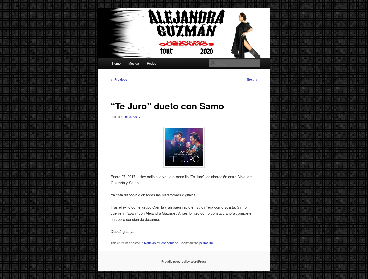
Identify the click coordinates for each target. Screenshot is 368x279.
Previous (119, 79)
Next (252, 79)
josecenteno (169, 243)
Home (116, 63)
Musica (133, 63)
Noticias (150, 243)
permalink (206, 243)
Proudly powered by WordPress (184, 261)
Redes (151, 63)
